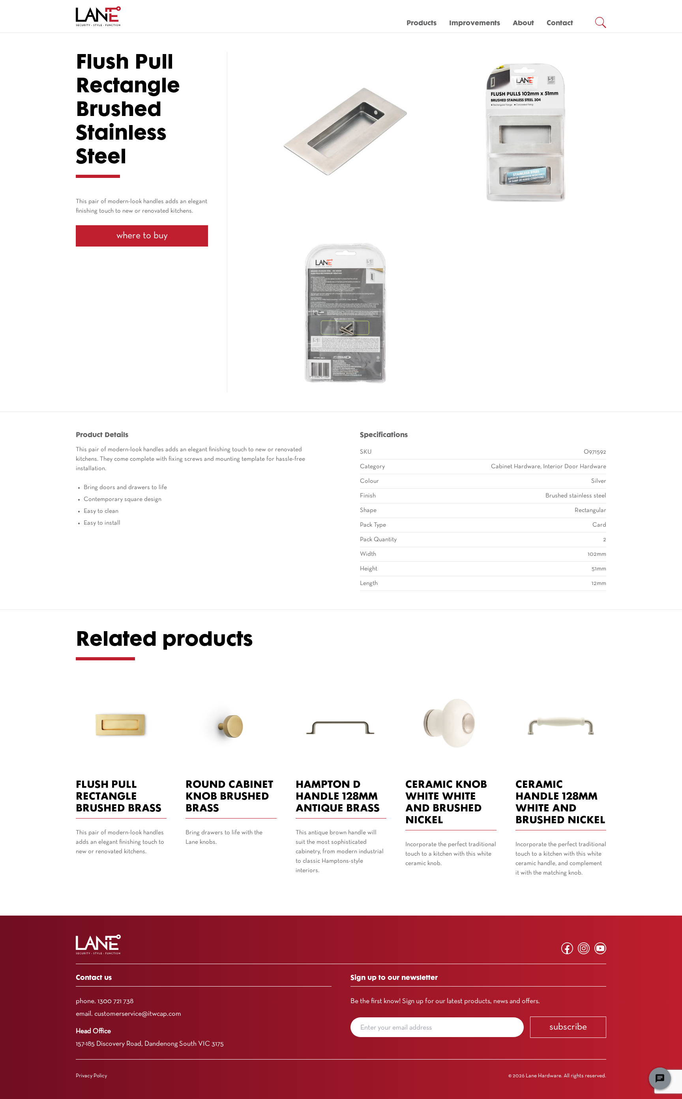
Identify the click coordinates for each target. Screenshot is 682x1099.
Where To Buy (142, 236)
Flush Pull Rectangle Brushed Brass (118, 797)
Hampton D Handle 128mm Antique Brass (338, 797)
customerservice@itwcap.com (137, 1014)
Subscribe (568, 1027)
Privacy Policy (91, 1075)
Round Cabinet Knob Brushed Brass (229, 797)
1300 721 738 (115, 1001)
